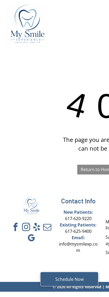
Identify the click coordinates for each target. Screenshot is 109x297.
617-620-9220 (78, 218)
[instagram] (26, 227)
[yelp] (37, 227)
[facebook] (15, 227)
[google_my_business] (31, 238)
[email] (47, 227)
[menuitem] (71, 16)
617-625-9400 (78, 231)
